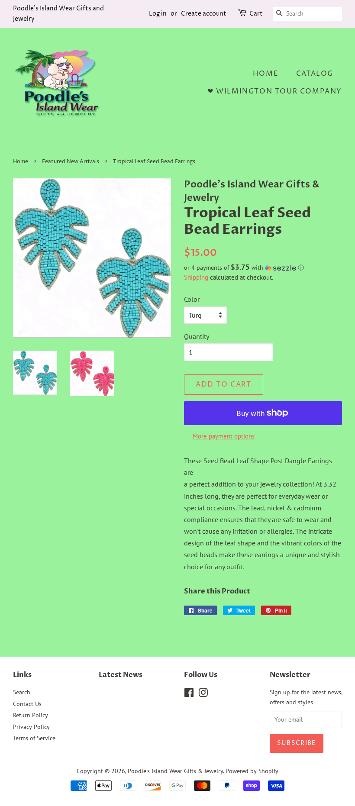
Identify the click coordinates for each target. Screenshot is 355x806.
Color (192, 299)
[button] (263, 267)
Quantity (196, 336)
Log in (158, 14)
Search (21, 692)
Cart (256, 14)
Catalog (314, 73)
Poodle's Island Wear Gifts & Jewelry (175, 771)
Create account (203, 14)
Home (265, 73)
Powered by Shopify (252, 771)
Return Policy (30, 715)
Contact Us (27, 704)
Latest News (120, 675)
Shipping (196, 277)
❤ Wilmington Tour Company (274, 91)
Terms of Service (34, 738)
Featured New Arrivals (70, 161)
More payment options (224, 436)
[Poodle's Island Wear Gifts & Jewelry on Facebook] (189, 694)
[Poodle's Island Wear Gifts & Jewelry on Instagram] (203, 694)
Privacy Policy (31, 727)
